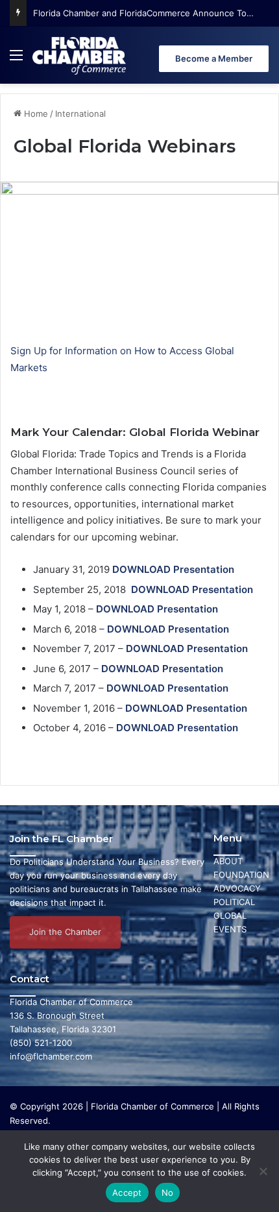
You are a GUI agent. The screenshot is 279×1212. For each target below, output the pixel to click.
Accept (127, 1192)
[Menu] (16, 60)
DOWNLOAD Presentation (177, 727)
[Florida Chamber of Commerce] (80, 55)
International (80, 113)
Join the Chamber (65, 932)
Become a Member (213, 58)
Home (34, 113)
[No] (262, 1171)
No (168, 1192)
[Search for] (262, 60)
